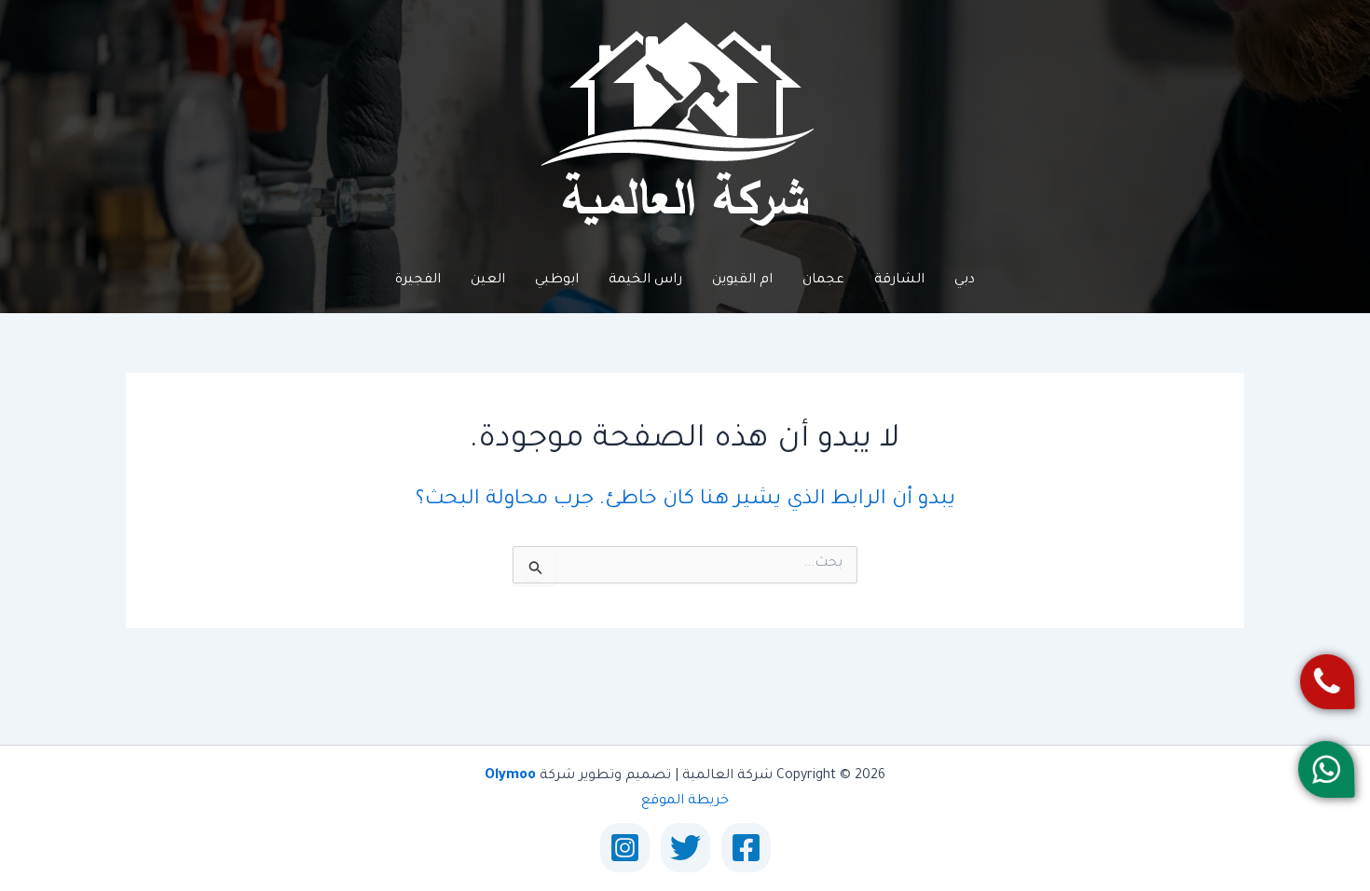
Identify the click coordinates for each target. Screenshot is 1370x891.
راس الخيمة (645, 280)
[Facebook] (746, 847)
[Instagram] (625, 847)
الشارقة (899, 280)
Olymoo (510, 776)
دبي (964, 280)
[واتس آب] (1326, 770)
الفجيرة (418, 280)
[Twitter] (685, 847)
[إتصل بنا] (1327, 681)
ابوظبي (557, 280)
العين (488, 280)
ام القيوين (742, 280)
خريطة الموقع (685, 801)
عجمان (823, 280)
